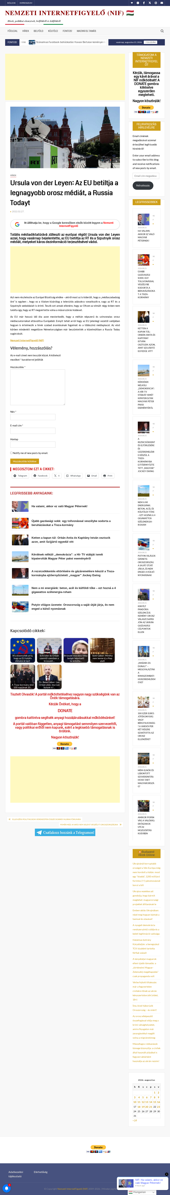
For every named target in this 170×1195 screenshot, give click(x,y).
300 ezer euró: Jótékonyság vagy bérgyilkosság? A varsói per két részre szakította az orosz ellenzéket (146, 726)
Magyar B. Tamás (86, 31)
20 (146, 1106)
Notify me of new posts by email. (30, 452)
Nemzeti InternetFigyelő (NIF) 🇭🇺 (69, 12)
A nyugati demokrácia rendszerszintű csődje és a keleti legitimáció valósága (146, 929)
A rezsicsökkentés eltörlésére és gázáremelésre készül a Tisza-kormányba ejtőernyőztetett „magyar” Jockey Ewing (146, 455)
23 (158, 1106)
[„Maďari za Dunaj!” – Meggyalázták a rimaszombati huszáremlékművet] (143, 651)
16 (158, 1101)
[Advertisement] (65, 77)
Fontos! (67, 31)
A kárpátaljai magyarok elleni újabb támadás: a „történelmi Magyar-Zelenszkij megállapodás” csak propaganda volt (145, 967)
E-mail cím (16, 425)
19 (143, 1106)
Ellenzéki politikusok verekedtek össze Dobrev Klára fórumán (46, 819)
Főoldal (13, 31)
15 (154, 1101)
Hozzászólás (17, 367)
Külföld (53, 31)
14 (150, 1101)
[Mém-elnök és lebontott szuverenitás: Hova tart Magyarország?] (143, 758)
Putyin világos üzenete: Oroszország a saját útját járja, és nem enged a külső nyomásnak (146, 565)
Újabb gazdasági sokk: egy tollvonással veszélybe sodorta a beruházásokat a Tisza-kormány (146, 284)
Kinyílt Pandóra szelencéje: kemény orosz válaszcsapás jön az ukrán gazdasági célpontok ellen (146, 619)
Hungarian (139, 1192)
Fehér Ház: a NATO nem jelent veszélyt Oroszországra (89, 824)
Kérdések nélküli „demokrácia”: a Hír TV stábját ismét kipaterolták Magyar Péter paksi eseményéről (146, 395)
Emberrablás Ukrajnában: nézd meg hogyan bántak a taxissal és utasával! (146, 914)
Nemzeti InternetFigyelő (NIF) (72, 1188)
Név (13, 411)
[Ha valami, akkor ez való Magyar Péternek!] (143, 219)
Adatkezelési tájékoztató (15, 1174)
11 (138, 1101)
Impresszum (26, 3)
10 (134, 1101)
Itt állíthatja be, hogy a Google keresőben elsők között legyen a (68, 224)
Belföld (38, 31)
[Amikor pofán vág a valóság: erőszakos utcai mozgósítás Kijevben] (143, 805)
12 (143, 1101)
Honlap (14, 439)
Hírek (25, 31)
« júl (135, 1120)
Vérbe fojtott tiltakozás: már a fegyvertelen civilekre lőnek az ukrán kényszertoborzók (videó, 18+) (145, 991)
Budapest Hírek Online (146, 853)
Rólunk (11, 3)
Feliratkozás (143, 185)
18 (138, 1106)
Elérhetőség (40, 1171)
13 (146, 1101)
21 (150, 1106)
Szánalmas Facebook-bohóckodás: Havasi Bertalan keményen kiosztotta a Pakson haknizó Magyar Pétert (70, 42)
